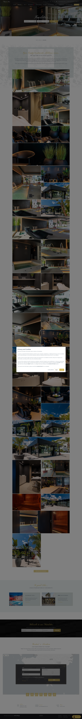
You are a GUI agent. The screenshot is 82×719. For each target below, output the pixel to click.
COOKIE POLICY (40, 366)
